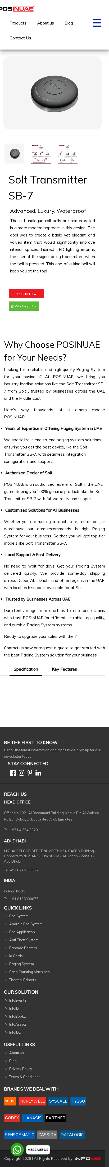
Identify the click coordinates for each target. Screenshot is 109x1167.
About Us (16, 1053)
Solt (23, 391)
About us (45, 23)
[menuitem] (18, 22)
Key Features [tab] (64, 669)
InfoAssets (18, 1024)
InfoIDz (15, 1032)
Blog (69, 23)
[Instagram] (20, 773)
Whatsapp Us (25, 306)
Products (18, 23)
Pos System (19, 916)
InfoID (14, 1008)
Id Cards (16, 956)
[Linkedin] (37, 773)
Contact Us (20, 37)
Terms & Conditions (24, 1077)
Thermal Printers (22, 980)
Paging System (90, 369)
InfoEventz (17, 1000)
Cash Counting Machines (29, 972)
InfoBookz (17, 1016)
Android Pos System (26, 924)
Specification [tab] (26, 669)
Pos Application (22, 932)
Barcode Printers (23, 948)
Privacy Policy (20, 1069)
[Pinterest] (28, 773)
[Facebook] (12, 773)
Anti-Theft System (23, 940)
